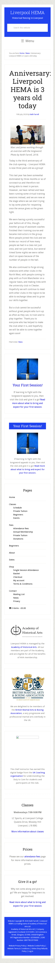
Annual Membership (23, 532)
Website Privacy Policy (17, 946)
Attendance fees (21, 528)
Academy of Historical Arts (24, 647)
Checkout (17, 577)
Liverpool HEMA (27, 12)
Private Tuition (20, 511)
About (12, 552)
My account (18, 580)
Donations (18, 539)
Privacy (16, 601)
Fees (11, 525)
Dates (12, 559)
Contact (13, 591)
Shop (11, 566)
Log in (30, 951)
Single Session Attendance (26, 570)
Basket (16, 573)
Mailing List (19, 594)
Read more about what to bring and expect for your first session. (28, 403)
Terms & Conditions (22, 584)
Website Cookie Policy (36, 946)
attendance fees (32, 856)
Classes (12, 504)
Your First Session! (28, 385)
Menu (30, 41)
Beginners (18, 514)
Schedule (17, 507)
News (20, 342)
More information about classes (27, 831)
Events (16, 518)
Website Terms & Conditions (18, 949)
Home (12, 497)
